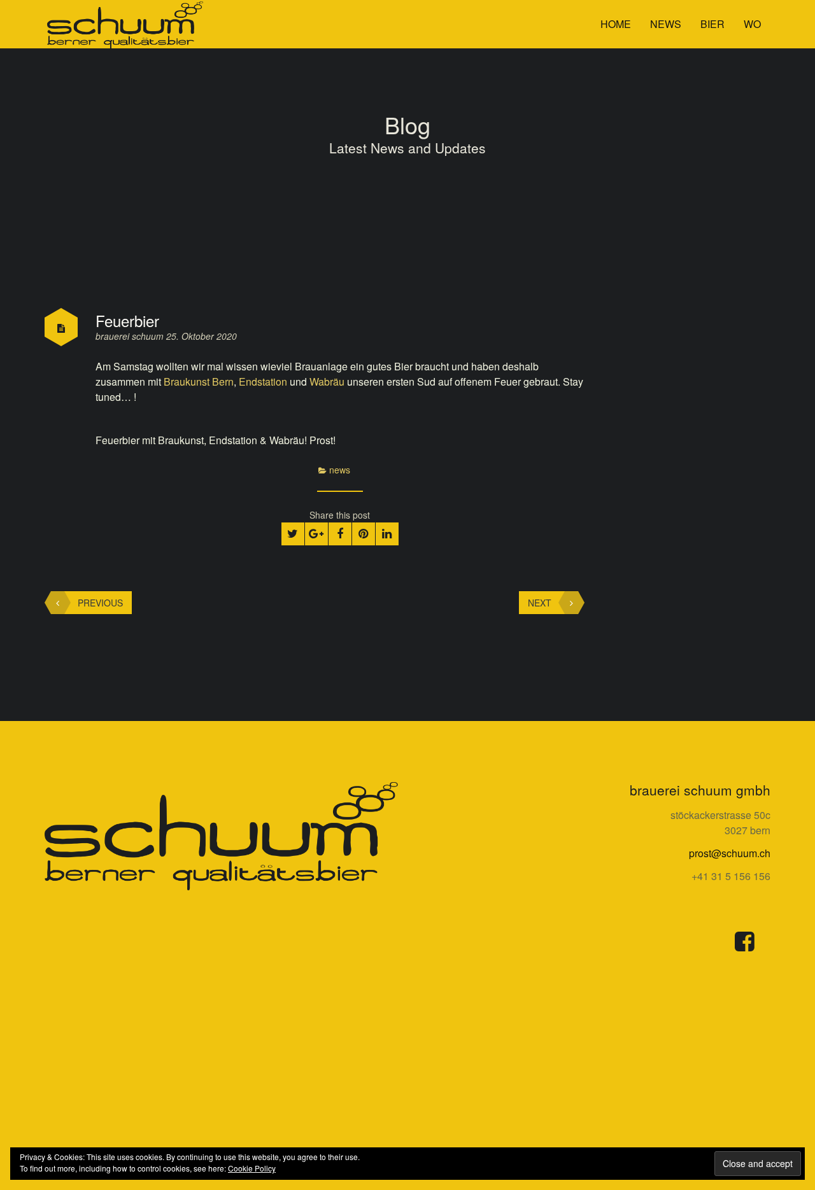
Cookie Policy (252, 1168)
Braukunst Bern (199, 381)
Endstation (263, 381)
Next (539, 602)
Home (615, 24)
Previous (100, 602)
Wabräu (326, 381)
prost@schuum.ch (729, 853)
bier (712, 24)
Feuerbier (127, 320)
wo (752, 24)
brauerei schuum (131, 336)
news (665, 24)
